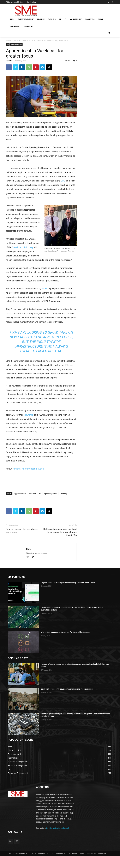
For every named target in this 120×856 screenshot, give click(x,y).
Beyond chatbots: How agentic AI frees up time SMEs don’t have (68, 583)
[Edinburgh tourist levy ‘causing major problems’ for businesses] (23, 699)
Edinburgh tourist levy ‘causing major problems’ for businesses (67, 689)
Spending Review (50, 493)
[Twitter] (112, 2)
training (64, 493)
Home (8, 40)
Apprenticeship (25, 40)
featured (32, 493)
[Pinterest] (36, 67)
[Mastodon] (33, 557)
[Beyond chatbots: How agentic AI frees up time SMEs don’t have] (23, 592)
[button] (108, 33)
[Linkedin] (108, 2)
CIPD (63, 181)
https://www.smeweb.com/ (36, 553)
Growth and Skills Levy (22, 247)
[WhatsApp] (29, 67)
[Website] (28, 557)
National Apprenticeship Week (28, 468)
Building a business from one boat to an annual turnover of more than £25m (60, 532)
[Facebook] (9, 67)
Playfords (28, 415)
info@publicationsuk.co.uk (57, 828)
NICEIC (45, 289)
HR (15, 40)
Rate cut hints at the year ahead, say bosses (22, 531)
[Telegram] (42, 67)
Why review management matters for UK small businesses (65, 632)
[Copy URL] (49, 67)
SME (10, 61)
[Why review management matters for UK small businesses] (23, 642)
